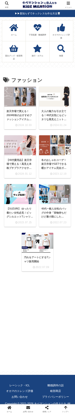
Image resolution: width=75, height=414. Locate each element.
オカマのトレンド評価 (19, 390)
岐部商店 (55, 390)
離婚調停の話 (56, 385)
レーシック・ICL (19, 385)
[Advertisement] (37, 321)
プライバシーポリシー (55, 396)
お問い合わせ (20, 396)
